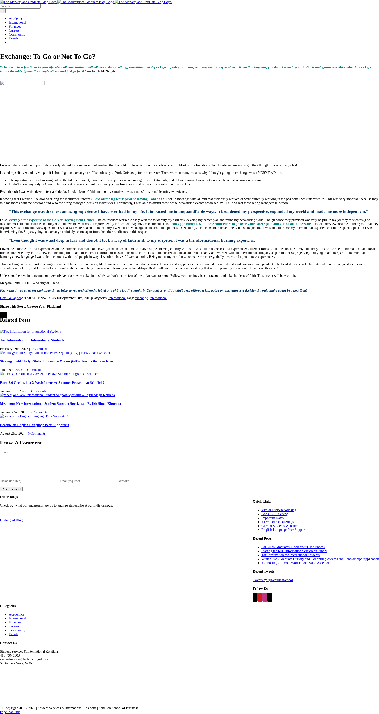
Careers (14, 626)
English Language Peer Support (283, 530)
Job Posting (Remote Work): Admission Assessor (295, 563)
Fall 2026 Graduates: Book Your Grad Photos (293, 547)
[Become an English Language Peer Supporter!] (34, 416)
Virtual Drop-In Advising (278, 510)
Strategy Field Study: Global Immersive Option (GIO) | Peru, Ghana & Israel (57, 361)
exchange (141, 298)
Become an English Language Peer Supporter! (34, 425)
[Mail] (269, 597)
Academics (16, 614)
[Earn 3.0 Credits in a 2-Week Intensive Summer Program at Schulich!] (50, 374)
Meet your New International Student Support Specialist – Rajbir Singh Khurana (60, 403)
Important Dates (272, 518)
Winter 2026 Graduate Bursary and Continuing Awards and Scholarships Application (320, 559)
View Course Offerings (277, 522)
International (117, 298)
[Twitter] (255, 597)
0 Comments (39, 349)
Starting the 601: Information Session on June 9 (294, 551)
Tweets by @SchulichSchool (273, 580)
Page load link (10, 712)
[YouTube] (259, 597)
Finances (15, 622)
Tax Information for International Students (32, 340)
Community (17, 630)
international (158, 298)
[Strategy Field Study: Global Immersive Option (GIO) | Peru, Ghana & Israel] (55, 353)
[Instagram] (264, 597)
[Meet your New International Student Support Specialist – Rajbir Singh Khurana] (57, 395)
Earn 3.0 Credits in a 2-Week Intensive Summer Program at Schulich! (52, 382)
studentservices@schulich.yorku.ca (24, 659)
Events (13, 634)
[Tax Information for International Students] (31, 331)
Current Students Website (279, 526)
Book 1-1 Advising (274, 514)
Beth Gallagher (10, 298)
